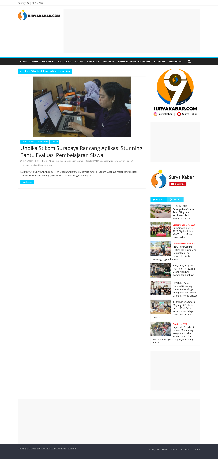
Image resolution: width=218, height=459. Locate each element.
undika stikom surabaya (41, 165)
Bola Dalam (64, 61)
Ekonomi (159, 61)
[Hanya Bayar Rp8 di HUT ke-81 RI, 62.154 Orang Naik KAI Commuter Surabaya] (161, 263)
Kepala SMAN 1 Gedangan (97, 161)
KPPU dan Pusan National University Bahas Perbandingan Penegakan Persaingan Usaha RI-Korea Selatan (185, 289)
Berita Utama (28, 141)
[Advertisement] (132, 31)
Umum (34, 61)
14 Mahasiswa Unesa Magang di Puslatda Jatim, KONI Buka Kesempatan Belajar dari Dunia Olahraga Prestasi (174, 309)
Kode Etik (196, 449)
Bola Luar (48, 61)
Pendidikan (175, 61)
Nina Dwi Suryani (117, 161)
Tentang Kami (154, 449)
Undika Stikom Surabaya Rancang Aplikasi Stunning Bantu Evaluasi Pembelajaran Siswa (81, 152)
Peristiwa (108, 61)
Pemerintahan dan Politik (134, 61)
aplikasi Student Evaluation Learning (68, 161)
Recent (176, 199)
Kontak (174, 449)
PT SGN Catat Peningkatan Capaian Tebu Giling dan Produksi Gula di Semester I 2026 (184, 212)
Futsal (79, 61)
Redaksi (165, 449)
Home (23, 61)
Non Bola (93, 61)
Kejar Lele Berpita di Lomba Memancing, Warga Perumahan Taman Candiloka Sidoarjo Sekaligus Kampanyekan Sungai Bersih (174, 333)
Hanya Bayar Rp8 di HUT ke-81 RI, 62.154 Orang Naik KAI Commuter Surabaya (184, 270)
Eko (45, 161)
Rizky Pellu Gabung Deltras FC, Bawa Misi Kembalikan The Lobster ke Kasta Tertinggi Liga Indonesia (174, 251)
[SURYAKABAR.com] (39, 10)
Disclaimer (184, 449)
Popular (160, 199)
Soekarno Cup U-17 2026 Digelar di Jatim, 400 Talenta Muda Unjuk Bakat (184, 231)
